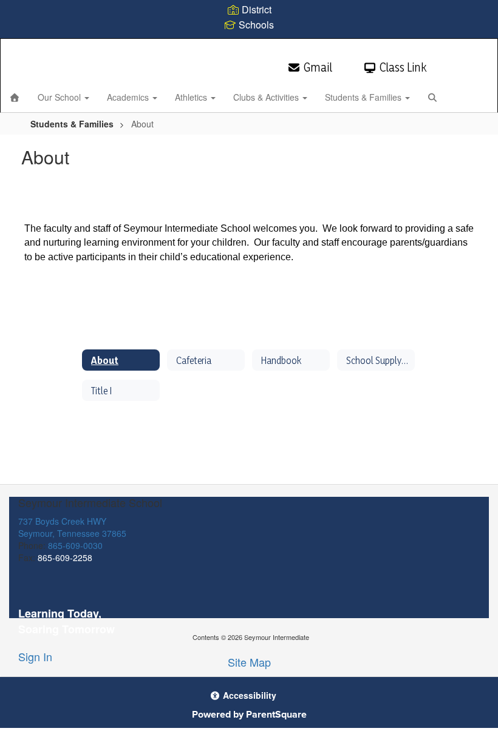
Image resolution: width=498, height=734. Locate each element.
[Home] (14, 97)
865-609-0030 (75, 545)
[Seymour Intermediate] (249, 46)
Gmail (318, 67)
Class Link (403, 67)
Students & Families (364, 97)
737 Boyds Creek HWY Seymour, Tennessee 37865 (72, 527)
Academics (129, 97)
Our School (60, 97)
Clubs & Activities (267, 97)
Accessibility (248, 695)
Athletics (192, 97)
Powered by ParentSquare (249, 714)
